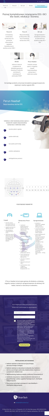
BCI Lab (23, 5)
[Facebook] (37, 1)
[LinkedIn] (41, 1)
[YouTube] (39, 1)
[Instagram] (43, 1)
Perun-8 (14, 5)
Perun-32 (5, 5)
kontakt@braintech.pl (22, 402)
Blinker (31, 5)
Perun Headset (41, 5)
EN (4, 2)
